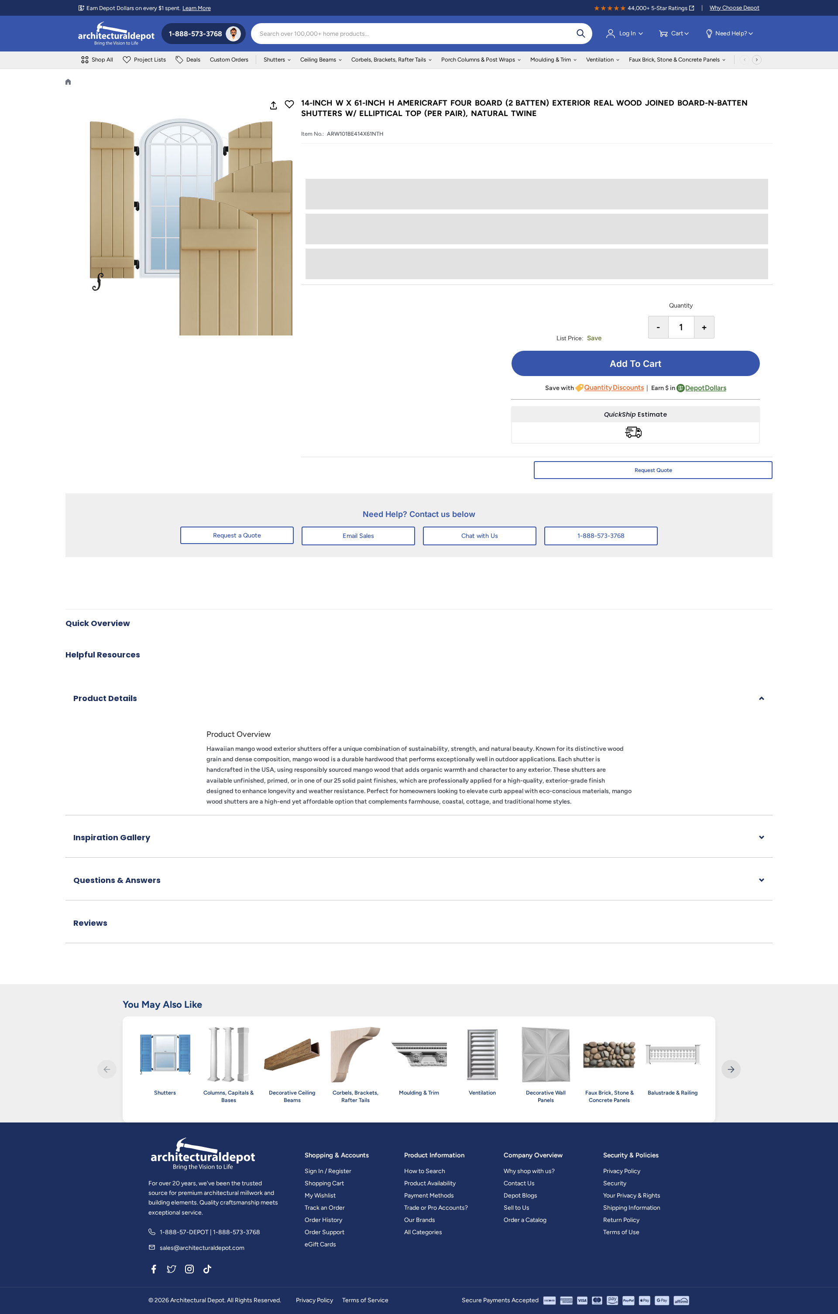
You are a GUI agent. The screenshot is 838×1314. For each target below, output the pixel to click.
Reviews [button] (90, 922)
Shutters (274, 59)
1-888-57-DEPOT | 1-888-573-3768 (210, 1232)
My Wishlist (320, 1195)
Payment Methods (429, 1195)
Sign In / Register (328, 1171)
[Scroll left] (744, 60)
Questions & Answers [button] (117, 880)
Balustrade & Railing (673, 1092)
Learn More (196, 8)
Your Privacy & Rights (631, 1195)
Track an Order (325, 1207)
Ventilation (600, 59)
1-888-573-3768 (601, 536)
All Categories (423, 1232)
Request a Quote (237, 535)
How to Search (424, 1171)
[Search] (581, 33)
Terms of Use (621, 1232)
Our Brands (419, 1220)
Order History (323, 1220)
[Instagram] (189, 1270)
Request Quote (653, 470)
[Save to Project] (289, 105)
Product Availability (430, 1183)
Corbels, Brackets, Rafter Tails (388, 59)
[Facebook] (153, 1270)
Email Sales (358, 536)
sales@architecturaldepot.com (202, 1248)
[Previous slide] (106, 1069)
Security (614, 1183)
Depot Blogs (520, 1195)
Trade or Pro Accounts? (436, 1207)
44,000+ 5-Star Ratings (657, 8)
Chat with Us (479, 536)
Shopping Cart (324, 1183)
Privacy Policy (621, 1171)
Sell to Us (516, 1207)
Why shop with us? (529, 1171)
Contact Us (519, 1183)
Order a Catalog (525, 1220)
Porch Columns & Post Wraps (478, 59)
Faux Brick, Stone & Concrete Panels (674, 59)
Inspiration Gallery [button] (111, 837)
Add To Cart (635, 363)
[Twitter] (171, 1270)
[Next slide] (730, 1069)
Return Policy (621, 1220)
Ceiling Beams (318, 59)
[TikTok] (207, 1270)
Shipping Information (631, 1207)
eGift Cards (320, 1244)
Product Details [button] (105, 698)
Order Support (324, 1232)
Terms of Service (365, 1300)
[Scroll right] (757, 60)
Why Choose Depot (734, 7)
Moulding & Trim (550, 59)
